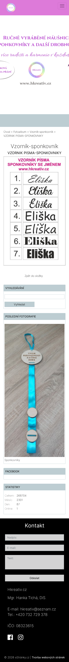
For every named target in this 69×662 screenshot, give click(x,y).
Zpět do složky (34, 275)
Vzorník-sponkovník (41, 131)
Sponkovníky (12, 460)
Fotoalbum (19, 131)
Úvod (7, 131)
